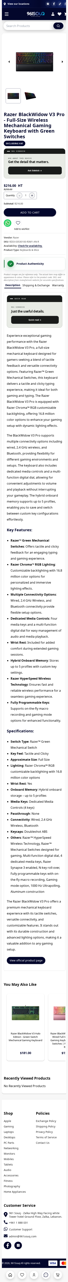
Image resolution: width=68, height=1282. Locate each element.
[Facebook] (53, 4)
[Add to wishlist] (18, 223)
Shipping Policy (45, 1126)
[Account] (53, 14)
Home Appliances (15, 1191)
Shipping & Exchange (36, 285)
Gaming (9, 1126)
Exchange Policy (46, 1121)
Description (12, 285)
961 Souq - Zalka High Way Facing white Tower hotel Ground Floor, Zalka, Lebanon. (35, 1214)
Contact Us (42, 1142)
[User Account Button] (34, 1275)
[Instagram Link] (18, 1245)
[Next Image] (62, 61)
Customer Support (20, 1229)
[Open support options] (46, 1275)
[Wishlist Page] (22, 1275)
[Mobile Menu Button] (6, 14)
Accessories (11, 1175)
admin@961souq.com (22, 1236)
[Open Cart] (58, 1275)
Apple (7, 1121)
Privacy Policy (44, 1132)
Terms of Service (46, 1137)
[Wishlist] (59, 14)
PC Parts (9, 1142)
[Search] (58, 26)
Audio (7, 1170)
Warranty (58, 285)
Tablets (8, 1164)
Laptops (9, 1132)
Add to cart (30, 212)
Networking (11, 1148)
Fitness (8, 1181)
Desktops (9, 1137)
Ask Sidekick (35, 170)
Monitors (9, 1153)
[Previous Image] (9, 61)
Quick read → (35, 320)
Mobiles (9, 1159)
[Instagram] (47, 4)
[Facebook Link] (7, 1245)
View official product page (26, 960)
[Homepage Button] (10, 1275)
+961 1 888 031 (18, 1222)
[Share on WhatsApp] (7, 223)
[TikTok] (59, 4)
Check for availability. (30, 245)
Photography (12, 1186)
